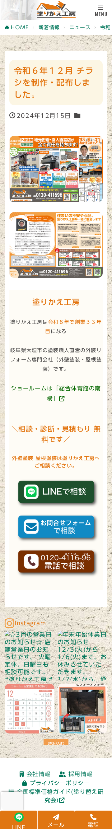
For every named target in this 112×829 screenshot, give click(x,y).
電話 (93, 824)
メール (56, 824)
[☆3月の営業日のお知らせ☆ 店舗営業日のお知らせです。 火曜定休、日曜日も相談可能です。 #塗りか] (29, 656)
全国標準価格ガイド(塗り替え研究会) (60, 796)
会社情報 (38, 774)
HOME (20, 27)
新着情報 (49, 27)
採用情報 (80, 774)
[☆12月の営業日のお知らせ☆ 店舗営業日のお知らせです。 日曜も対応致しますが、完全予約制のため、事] (29, 709)
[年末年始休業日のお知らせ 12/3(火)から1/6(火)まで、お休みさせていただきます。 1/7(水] (82, 656)
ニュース (80, 27)
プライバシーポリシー (60, 783)
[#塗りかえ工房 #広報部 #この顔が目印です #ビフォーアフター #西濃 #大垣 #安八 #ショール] (82, 709)
